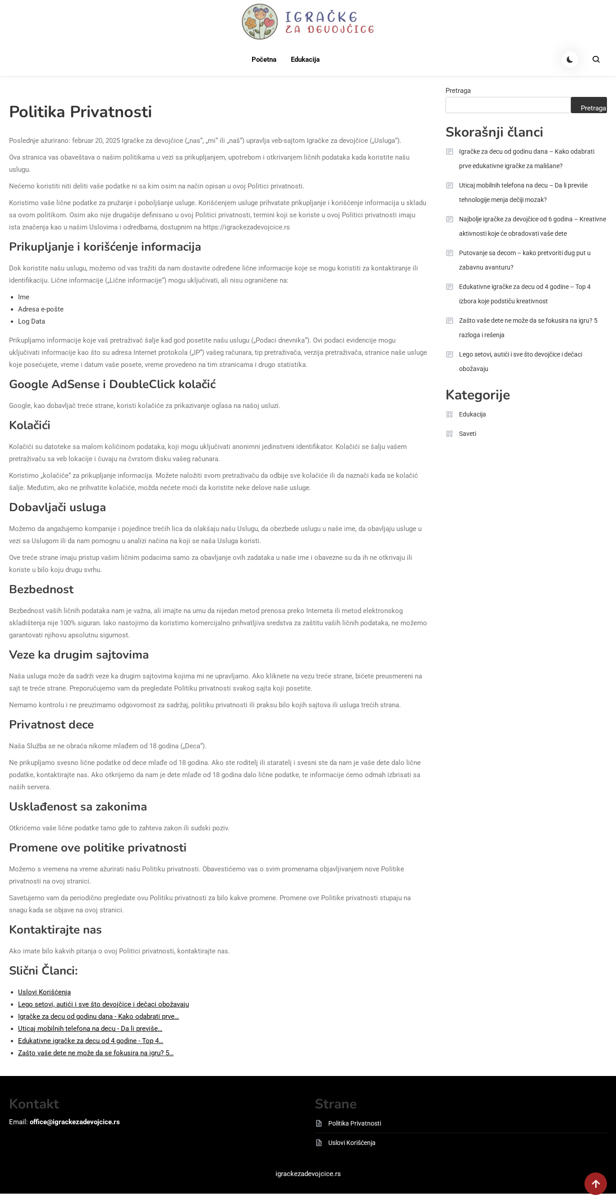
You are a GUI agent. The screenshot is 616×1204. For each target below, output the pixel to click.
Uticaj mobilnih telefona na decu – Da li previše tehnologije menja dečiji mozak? (523, 192)
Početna (264, 59)
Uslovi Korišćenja (352, 1142)
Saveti (467, 433)
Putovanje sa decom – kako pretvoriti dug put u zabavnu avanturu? (525, 260)
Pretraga (458, 91)
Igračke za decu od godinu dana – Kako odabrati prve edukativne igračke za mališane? (526, 158)
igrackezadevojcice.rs (308, 1174)
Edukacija (305, 59)
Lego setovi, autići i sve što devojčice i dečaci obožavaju (520, 361)
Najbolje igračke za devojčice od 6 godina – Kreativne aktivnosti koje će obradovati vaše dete (532, 226)
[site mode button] (570, 59)
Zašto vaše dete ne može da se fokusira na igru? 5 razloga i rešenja (528, 328)
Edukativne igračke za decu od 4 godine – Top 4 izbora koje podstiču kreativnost (525, 294)
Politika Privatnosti (354, 1123)
